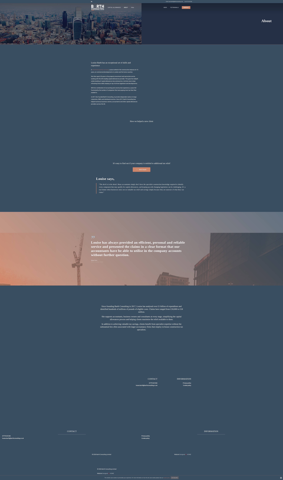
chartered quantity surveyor (100, 69)
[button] (141, 169)
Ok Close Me (175, 477)
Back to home (264, 25)
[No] (281, 478)
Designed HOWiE (185, 454)
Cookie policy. (167, 477)
